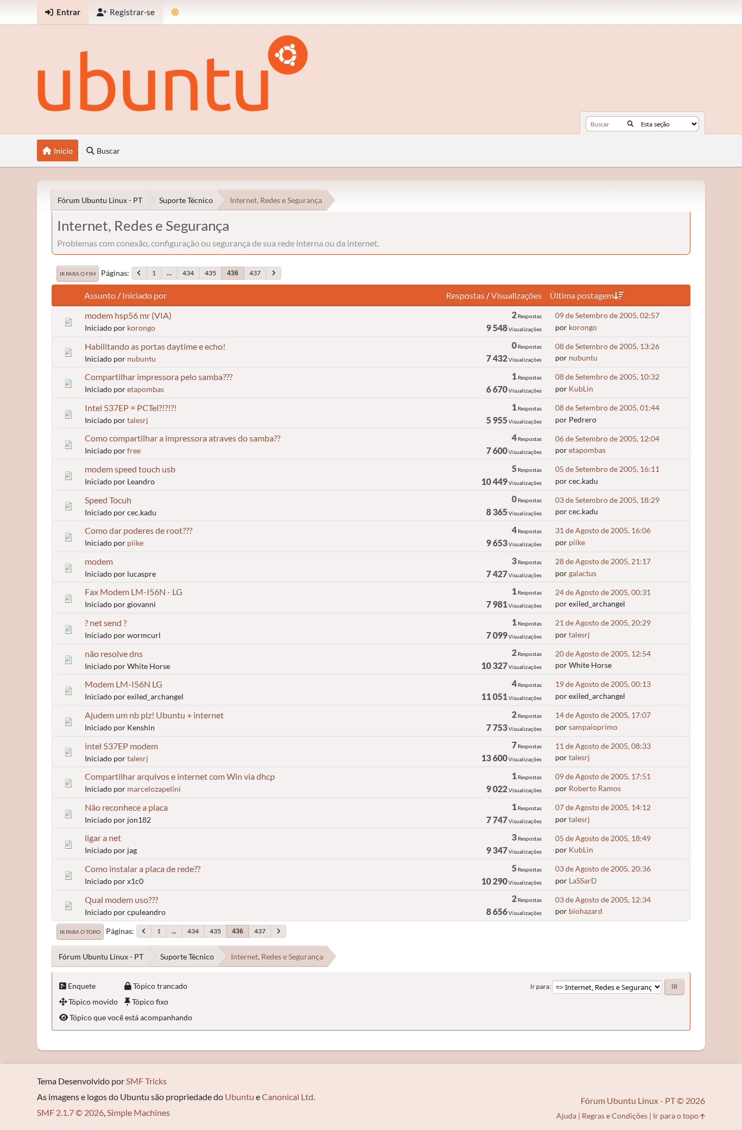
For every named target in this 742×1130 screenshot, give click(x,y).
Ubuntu (239, 1096)
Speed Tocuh (108, 500)
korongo (141, 327)
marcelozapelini (154, 788)
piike (135, 542)
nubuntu (141, 358)
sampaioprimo (593, 726)
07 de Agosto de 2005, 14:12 (603, 807)
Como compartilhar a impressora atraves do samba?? (182, 438)
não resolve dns (114, 653)
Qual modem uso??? (121, 899)
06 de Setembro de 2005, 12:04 (607, 438)
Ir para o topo (80, 932)
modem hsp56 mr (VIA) (128, 315)
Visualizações (516, 295)
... (169, 273)
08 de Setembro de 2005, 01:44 (607, 407)
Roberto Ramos (595, 788)
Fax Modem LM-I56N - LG (134, 591)
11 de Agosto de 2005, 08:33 (603, 745)
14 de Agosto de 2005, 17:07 (603, 714)
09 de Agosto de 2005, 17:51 (603, 776)
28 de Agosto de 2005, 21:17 (603, 561)
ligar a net (103, 837)
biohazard (585, 911)
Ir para (539, 986)
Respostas (465, 295)
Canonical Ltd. (288, 1096)
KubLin (581, 388)
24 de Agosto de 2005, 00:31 (603, 592)
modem (99, 561)
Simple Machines (138, 1112)
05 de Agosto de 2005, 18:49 (603, 838)
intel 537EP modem (121, 746)
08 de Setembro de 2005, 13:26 (607, 346)
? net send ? (106, 622)
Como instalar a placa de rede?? (142, 868)
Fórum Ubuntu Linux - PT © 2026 (643, 1100)
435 (210, 273)
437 (255, 273)
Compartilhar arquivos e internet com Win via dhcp (180, 776)
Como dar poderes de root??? (138, 530)
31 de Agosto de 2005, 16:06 (603, 530)
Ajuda (566, 1115)
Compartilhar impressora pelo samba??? (158, 376)
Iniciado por (144, 295)
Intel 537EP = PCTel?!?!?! (131, 407)
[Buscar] (630, 123)
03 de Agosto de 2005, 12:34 (603, 899)
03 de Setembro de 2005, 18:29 (607, 499)
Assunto (100, 295)
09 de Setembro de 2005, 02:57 (607, 315)
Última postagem (582, 295)
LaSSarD (583, 880)
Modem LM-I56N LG (123, 684)
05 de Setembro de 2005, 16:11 (607, 469)
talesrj (137, 420)
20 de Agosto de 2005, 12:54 (603, 653)
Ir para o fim (78, 273)
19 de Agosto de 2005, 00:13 (603, 684)
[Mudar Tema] (175, 12)
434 (188, 273)
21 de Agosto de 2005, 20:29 (603, 622)
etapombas (145, 389)
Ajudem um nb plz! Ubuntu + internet (154, 715)
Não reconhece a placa (126, 807)
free (134, 450)
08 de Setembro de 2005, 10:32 (607, 376)
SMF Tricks (146, 1081)
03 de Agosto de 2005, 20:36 (603, 868)
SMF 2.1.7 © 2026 (70, 1112)
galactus (582, 573)
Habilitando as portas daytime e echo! (155, 346)
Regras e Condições (614, 1115)
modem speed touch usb (130, 469)
